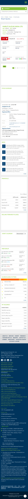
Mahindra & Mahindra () (8, 269)
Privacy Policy (4, 379)
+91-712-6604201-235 (7, 410)
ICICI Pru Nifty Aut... (6, 313)
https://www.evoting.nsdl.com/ (8, 391)
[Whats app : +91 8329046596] (11, 360)
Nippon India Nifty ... (6, 318)
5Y (24, 68)
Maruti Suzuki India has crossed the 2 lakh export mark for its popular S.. (14, 147)
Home (2, 17)
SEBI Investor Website (6, 400)
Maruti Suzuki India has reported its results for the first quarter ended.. (14, 164)
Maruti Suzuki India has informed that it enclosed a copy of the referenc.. (13, 152)
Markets (6, 17)
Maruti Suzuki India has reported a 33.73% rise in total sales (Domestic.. (14, 158)
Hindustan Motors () (7, 264)
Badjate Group (8, 2)
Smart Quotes (16, 17)
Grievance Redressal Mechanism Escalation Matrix (12, 382)
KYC (16, 486)
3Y (22, 68)
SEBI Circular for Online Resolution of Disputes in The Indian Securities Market (14, 397)
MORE (25, 173)
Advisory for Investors (6, 416)
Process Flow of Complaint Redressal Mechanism (12, 446)
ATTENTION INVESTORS (7, 486)
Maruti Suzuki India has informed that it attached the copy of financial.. (13, 170)
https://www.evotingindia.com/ (8, 389)
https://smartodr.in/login (8, 444)
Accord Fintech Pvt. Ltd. (14, 496)
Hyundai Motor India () (7, 251)
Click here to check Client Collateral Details (10, 402)
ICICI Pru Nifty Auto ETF (7, 315)
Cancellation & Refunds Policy (8, 381)
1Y (19, 68)
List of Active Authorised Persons (8, 393)
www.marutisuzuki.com (14, 126)
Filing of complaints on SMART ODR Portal (10, 395)
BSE (4, 66)
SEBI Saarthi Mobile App (17, 400)
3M (17, 68)
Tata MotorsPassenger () (8, 260)
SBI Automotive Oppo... (7, 323)
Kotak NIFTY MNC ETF (7, 326)
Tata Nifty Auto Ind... (6, 310)
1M (15, 68)
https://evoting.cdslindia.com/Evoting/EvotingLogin (13, 387)
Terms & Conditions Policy (7, 377)
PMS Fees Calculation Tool (7, 403)
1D (13, 68)
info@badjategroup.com (8, 414)
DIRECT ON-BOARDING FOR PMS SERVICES (12, 488)
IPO (19, 486)
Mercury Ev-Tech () (7, 256)
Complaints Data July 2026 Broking (9, 418)
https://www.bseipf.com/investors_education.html (12, 478)
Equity (11, 17)
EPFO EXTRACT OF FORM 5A (8, 405)
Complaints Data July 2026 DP (8, 420)
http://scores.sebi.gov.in (8, 443)
